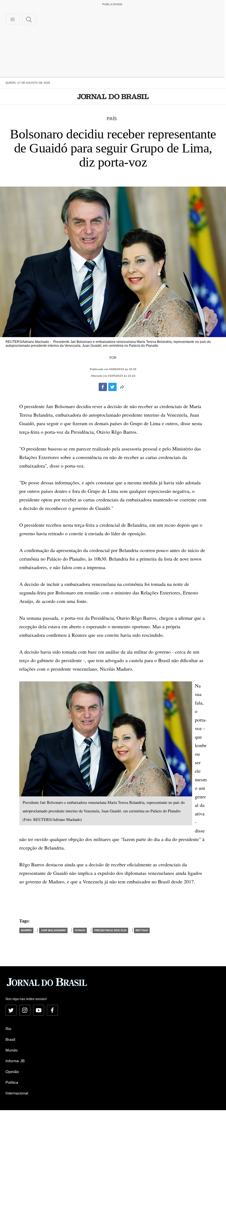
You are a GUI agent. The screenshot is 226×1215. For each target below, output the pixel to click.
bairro (26, 930)
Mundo (12, 1050)
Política (12, 1082)
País (112, 118)
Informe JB (15, 1061)
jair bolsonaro (53, 930)
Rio (8, 1028)
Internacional (17, 1093)
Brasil (10, 1039)
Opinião (12, 1071)
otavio (80, 930)
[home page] (113, 96)
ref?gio (142, 930)
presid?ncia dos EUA (110, 930)
